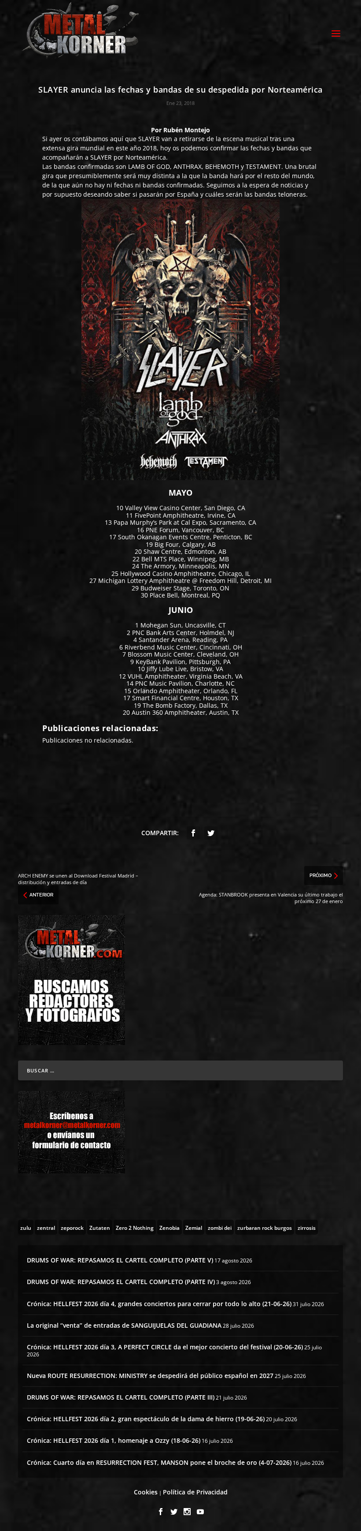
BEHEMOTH (222, 166)
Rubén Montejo (186, 130)
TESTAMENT (263, 166)
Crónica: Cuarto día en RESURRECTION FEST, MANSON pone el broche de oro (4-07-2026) (159, 1462)
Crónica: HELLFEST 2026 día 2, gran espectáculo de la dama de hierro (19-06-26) (146, 1419)
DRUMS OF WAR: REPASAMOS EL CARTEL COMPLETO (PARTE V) (120, 1260)
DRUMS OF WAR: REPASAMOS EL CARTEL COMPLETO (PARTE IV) (121, 1281)
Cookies (146, 1492)
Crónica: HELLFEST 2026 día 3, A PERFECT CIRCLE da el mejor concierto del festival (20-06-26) (165, 1347)
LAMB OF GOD (149, 166)
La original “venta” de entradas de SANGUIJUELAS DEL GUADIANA (124, 1325)
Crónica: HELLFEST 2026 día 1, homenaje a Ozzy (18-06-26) (113, 1440)
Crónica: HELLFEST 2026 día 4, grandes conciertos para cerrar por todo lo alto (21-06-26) (159, 1303)
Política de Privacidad (195, 1492)
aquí (116, 138)
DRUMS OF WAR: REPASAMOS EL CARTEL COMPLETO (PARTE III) (120, 1397)
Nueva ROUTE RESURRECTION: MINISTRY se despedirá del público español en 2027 (150, 1375)
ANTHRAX (187, 166)
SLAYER (149, 138)
